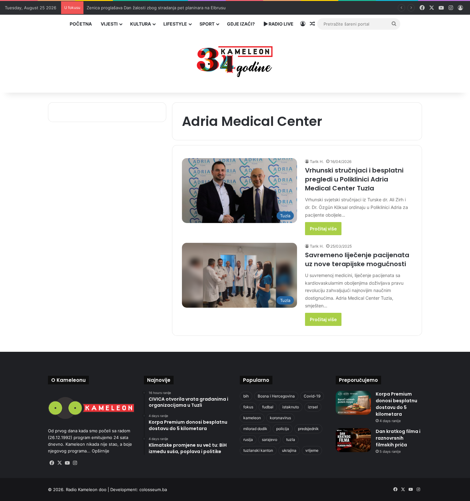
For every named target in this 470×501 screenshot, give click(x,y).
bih (246, 396)
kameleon (252, 417)
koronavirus (280, 417)
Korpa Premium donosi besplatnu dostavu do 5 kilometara (396, 404)
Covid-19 (312, 396)
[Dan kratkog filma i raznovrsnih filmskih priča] (353, 440)
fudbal (267, 407)
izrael (313, 407)
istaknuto (290, 407)
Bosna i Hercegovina (276, 396)
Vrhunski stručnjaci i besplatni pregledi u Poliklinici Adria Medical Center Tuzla (354, 179)
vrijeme (311, 450)
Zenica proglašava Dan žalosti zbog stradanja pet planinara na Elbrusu (156, 7)
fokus (248, 407)
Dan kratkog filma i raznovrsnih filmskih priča (398, 438)
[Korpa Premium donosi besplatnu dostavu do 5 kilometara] (353, 403)
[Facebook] (52, 463)
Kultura (140, 24)
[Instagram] (75, 463)
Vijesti (109, 24)
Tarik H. (317, 161)
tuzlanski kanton (258, 450)
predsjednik (308, 428)
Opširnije (100, 450)
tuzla (290, 439)
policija (282, 428)
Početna (81, 24)
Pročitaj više (323, 228)
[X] (59, 463)
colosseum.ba (153, 489)
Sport (207, 24)
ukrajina (289, 450)
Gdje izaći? (241, 24)
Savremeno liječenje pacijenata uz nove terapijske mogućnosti (357, 259)
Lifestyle (175, 24)
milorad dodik (255, 428)
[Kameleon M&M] (235, 60)
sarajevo (269, 439)
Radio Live (281, 24)
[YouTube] (67, 463)
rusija (248, 439)
